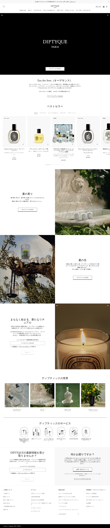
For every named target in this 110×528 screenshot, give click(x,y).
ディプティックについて (83, 10)
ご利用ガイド (6, 493)
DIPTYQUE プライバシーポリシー (94, 500)
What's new (23, 10)
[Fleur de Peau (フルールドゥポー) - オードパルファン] (88, 131)
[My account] (104, 7)
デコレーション (69, 10)
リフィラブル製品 (63, 503)
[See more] (82, 202)
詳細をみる (73, 1)
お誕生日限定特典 (35, 496)
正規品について (90, 506)
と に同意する (24, 346)
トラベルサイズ (62, 506)
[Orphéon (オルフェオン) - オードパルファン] (14, 131)
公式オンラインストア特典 (37, 493)
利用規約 (14, 346)
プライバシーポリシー (24, 346)
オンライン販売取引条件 (92, 496)
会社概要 (88, 503)
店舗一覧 (5, 509)
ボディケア (60, 10)
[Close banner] (108, 1)
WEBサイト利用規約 (91, 493)
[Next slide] (106, 137)
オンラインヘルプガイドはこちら (82, 479)
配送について (6, 496)
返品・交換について (8, 500)
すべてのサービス (35, 511)
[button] (98, 6)
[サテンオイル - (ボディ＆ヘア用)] (39, 131)
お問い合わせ (6, 503)
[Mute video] (108, 15)
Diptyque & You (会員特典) (37, 500)
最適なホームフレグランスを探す (67, 496)
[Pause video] (55, 44)
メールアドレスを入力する (27, 466)
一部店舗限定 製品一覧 (9, 506)
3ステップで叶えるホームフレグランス (68, 500)
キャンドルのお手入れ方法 (65, 493)
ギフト (30, 10)
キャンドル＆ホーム (49, 10)
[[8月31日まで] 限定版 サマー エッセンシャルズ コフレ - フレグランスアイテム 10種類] (63, 131)
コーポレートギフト (36, 508)
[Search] (4, 6)
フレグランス (37, 10)
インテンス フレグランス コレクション (68, 509)
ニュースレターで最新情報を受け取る (27, 340)
